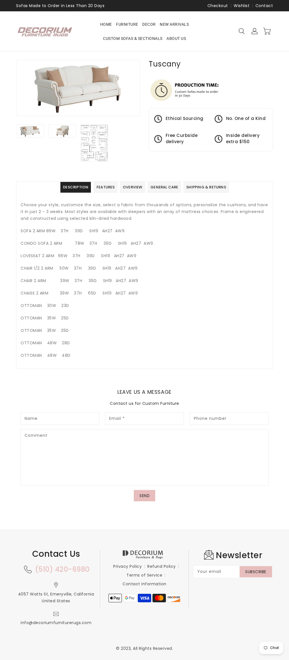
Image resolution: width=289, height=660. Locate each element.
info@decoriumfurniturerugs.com (56, 622)
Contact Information (144, 584)
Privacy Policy (127, 566)
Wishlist (241, 5)
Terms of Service (144, 575)
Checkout (217, 5)
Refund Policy (161, 566)
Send (144, 495)
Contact (264, 5)
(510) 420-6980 (62, 569)
